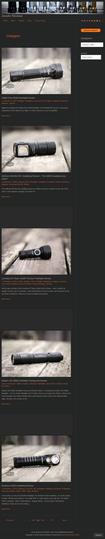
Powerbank (66, 489)
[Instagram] (87, 21)
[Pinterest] (99, 21)
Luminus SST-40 (40, 101)
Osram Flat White (25, 284)
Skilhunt (26, 184)
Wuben (7, 386)
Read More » (6, 116)
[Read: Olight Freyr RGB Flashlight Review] (36, 71)
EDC (27, 182)
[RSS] (94, 21)
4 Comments (6, 182)
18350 (14, 182)
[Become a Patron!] (82, 21)
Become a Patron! (90, 30)
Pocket (57, 182)
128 (33, 520)
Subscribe (98, 535)
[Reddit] (89, 21)
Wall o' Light (26, 491)
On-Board (55, 101)
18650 (19, 384)
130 (42, 520)
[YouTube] (92, 21)
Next (65, 520)
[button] (102, 20)
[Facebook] (84, 21)
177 (51, 520)
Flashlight (20, 101)
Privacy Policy (40, 21)
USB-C (18, 491)
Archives (84, 53)
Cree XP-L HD (31, 489)
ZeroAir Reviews (12, 15)
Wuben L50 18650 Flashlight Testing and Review (24, 380)
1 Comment (6, 101)
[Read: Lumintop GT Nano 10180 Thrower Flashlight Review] (36, 251)
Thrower (49, 284)
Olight (49, 101)
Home (5, 21)
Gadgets (55, 281)
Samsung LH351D (16, 184)
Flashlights (29, 101)
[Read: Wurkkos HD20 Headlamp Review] (36, 458)
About (13, 21)
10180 (14, 281)
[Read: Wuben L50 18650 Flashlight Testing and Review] (36, 353)
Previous (8, 520)
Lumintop (62, 281)
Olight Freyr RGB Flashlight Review (18, 98)
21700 (14, 101)
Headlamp (42, 182)
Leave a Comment (8, 384)
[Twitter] (97, 21)
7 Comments (6, 281)
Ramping (41, 284)
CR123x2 (33, 384)
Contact (21, 21)
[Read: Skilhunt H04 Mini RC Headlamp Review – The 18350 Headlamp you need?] (36, 149)
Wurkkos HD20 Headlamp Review (18, 485)
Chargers (21, 182)
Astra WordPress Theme (70, 535)
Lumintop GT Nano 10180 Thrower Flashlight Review (26, 278)
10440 (20, 281)
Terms (29, 21)
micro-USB (6, 284)
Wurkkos (35, 491)
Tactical (12, 103)
